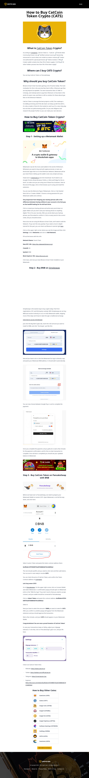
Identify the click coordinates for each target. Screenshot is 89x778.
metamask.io (35, 178)
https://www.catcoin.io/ (38, 668)
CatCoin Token (44, 48)
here (62, 226)
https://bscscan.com (42, 256)
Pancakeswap (31, 587)
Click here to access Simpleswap (32, 320)
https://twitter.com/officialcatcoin (40, 672)
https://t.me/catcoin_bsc (39, 676)
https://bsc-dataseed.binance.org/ (42, 244)
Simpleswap (54, 267)
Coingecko (34, 53)
